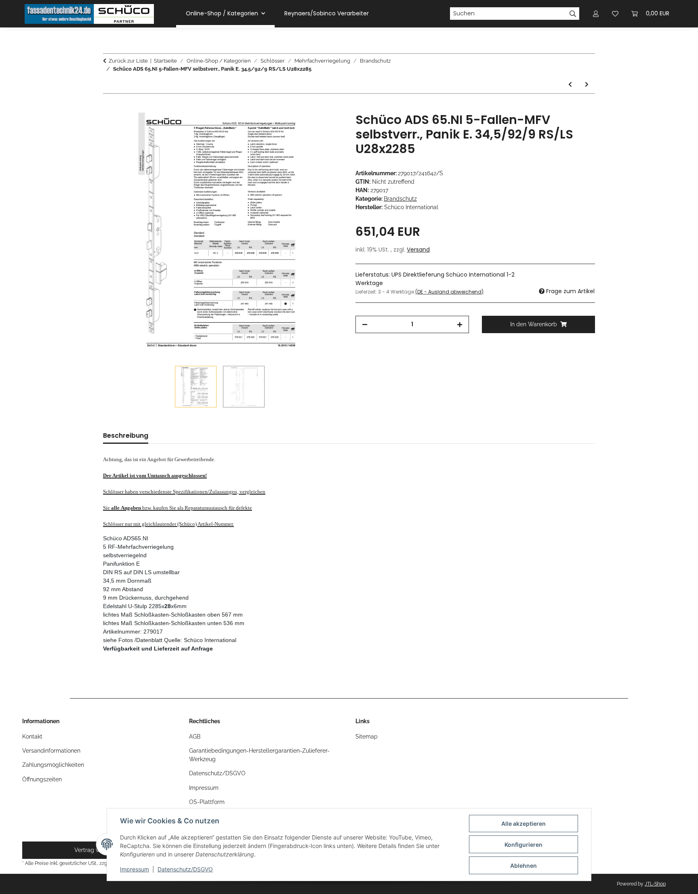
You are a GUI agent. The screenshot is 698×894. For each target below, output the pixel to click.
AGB (194, 736)
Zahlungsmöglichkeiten (53, 765)
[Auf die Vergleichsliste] (304, 128)
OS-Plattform (207, 802)
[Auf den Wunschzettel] (325, 128)
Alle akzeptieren (523, 823)
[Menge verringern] (365, 324)
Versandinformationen (51, 750)
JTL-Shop (655, 884)
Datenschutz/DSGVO (185, 869)
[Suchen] (573, 14)
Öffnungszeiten (42, 779)
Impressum (134, 869)
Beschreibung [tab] (125, 435)
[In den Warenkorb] (109, 108)
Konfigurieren (523, 844)
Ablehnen (523, 865)
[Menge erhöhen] (460, 324)
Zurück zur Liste (128, 61)
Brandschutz (400, 198)
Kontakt (32, 736)
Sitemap (366, 736)
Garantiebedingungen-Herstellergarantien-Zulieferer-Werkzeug (259, 754)
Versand (418, 250)
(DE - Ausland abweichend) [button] (449, 291)
